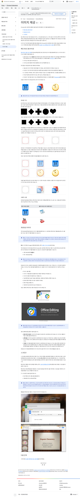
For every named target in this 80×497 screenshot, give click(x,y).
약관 (19, 494)
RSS (60, 489)
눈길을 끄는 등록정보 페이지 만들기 (46, 45)
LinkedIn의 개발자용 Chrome (64, 487)
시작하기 (7, 8)
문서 (20, 1)
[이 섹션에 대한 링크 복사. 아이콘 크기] (28, 100)
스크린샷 (25, 34)
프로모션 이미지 (26, 32)
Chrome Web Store (35, 8)
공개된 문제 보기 (21, 485)
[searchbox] (8, 12)
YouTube (61, 485)
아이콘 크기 (52, 58)
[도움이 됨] (63, 19)
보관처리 (40, 487)
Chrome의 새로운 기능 (39, 1)
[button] (7, 17)
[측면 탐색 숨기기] (15, 494)
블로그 (32, 1)
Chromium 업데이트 (43, 483)
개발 (11, 8)
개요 (2, 8)
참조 (22, 8)
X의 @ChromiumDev (63, 483)
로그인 (77, 1)
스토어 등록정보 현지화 (45, 364)
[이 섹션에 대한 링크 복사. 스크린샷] (27, 353)
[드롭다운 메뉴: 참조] (24, 8)
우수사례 (26, 1)
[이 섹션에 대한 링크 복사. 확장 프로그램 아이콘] (35, 49)
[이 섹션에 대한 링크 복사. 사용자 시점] (28, 197)
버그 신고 (20, 483)
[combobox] (55, 1)
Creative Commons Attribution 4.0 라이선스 (42, 470)
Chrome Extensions (12, 5)
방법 (15, 8)
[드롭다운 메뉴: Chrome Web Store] (41, 8)
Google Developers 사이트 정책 (44, 471)
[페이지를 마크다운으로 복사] (41, 23)
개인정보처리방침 (24, 494)
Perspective (57, 77)
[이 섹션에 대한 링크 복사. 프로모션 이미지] (32, 227)
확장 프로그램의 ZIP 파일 (26, 52)
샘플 (28, 8)
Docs (3, 5)
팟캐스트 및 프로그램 (43, 489)
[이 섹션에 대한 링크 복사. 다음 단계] (28, 455)
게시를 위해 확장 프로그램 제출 (31, 459)
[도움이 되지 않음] (65, 19)
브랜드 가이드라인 (46, 245)
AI (19, 8)
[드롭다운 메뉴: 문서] (22, 1)
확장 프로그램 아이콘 (27, 30)
